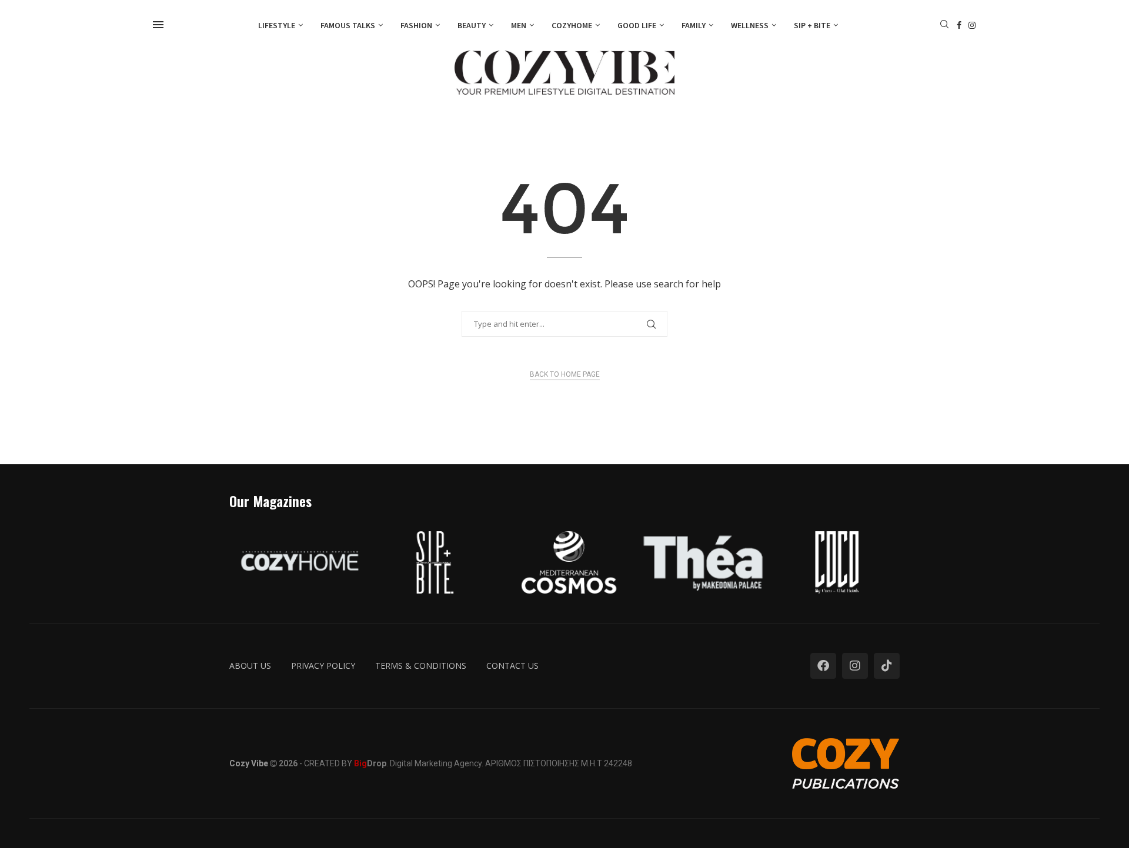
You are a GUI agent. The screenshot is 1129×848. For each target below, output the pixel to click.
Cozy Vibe (248, 763)
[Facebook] (959, 25)
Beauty (471, 25)
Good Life (636, 25)
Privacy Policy (323, 665)
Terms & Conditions (420, 665)
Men (518, 25)
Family (694, 25)
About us (250, 665)
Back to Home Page (565, 374)
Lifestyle (276, 25)
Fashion (416, 25)
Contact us (512, 665)
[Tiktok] (887, 666)
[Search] (944, 25)
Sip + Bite (812, 25)
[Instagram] (972, 25)
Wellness (750, 25)
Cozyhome (572, 25)
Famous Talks (347, 25)
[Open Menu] (158, 24)
